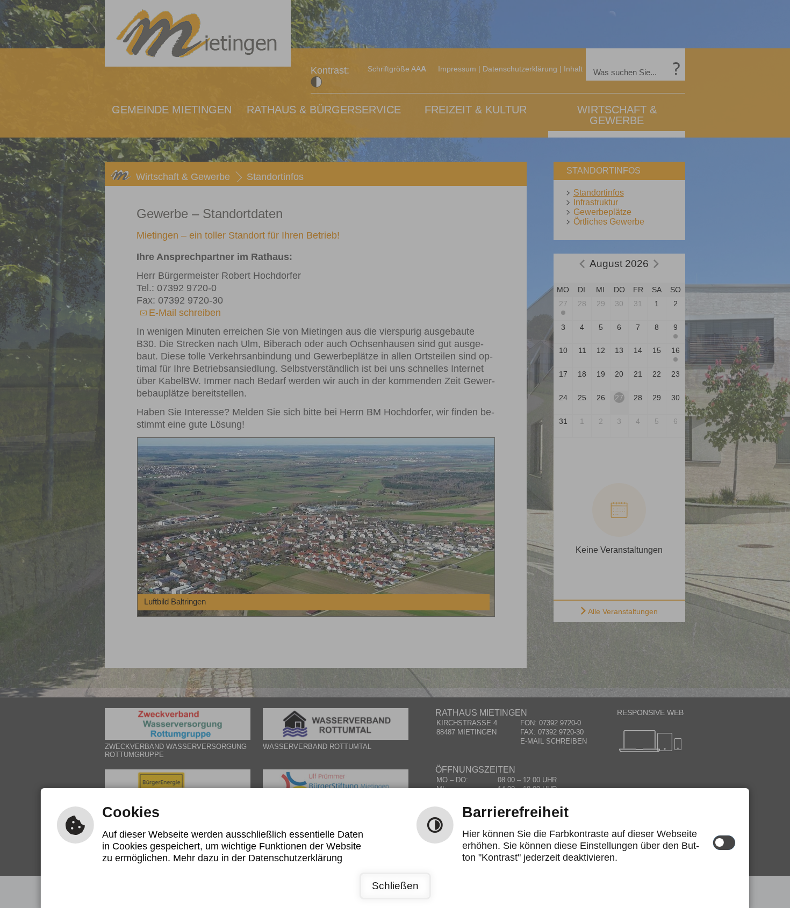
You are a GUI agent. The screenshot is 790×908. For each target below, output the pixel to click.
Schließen (395, 885)
